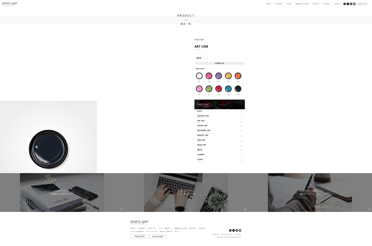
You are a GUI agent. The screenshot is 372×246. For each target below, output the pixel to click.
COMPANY (216, 234)
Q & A (177, 231)
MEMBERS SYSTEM (302, 4)
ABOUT (133, 228)
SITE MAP (238, 234)
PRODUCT (193, 228)
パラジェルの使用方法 (137, 231)
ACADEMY (279, 4)
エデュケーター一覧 (151, 231)
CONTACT (327, 4)
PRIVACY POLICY (227, 234)
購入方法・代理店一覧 (166, 231)
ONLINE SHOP (362, 3)
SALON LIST (152, 228)
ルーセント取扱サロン (165, 228)
